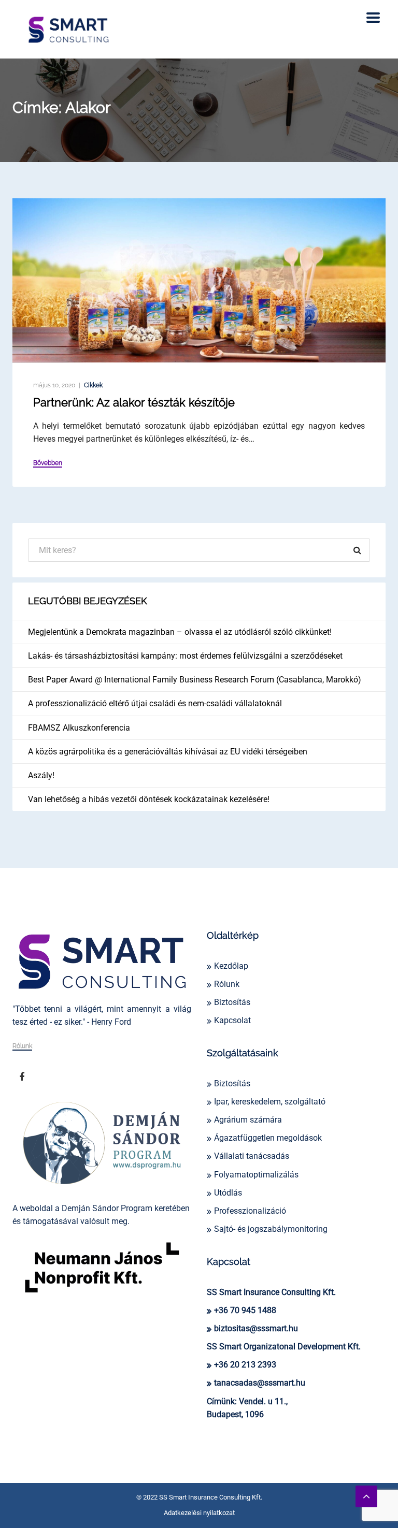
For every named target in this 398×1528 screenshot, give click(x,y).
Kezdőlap (231, 966)
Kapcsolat (232, 1020)
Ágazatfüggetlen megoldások (268, 1138)
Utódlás (228, 1193)
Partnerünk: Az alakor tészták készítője (134, 402)
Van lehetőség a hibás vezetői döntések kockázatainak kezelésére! (148, 799)
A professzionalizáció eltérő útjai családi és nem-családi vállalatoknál (155, 703)
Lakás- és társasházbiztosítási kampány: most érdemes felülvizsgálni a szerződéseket (185, 656)
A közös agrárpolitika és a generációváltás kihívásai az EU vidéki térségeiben (167, 751)
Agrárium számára (248, 1120)
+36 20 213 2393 (245, 1365)
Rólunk (22, 1046)
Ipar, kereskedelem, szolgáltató (269, 1102)
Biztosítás (232, 1002)
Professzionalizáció (250, 1211)
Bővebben (47, 463)
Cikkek (93, 385)
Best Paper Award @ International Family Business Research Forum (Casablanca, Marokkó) (194, 680)
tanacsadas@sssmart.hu (259, 1383)
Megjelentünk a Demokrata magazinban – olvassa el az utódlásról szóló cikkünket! (180, 632)
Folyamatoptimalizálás (256, 1175)
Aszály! (41, 775)
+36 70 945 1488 (245, 1310)
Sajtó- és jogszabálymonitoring (271, 1229)
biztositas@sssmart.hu (256, 1328)
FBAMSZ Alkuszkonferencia (79, 728)
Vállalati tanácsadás (251, 1156)
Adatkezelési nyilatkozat (199, 1513)
